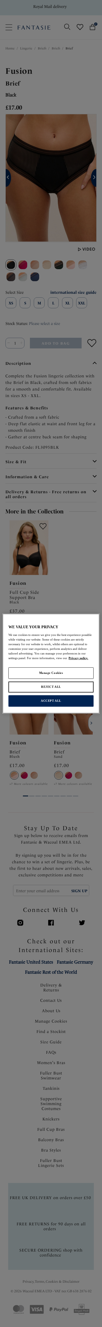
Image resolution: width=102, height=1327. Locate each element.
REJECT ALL (51, 686)
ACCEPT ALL (51, 700)
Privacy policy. (78, 658)
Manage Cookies (51, 672)
